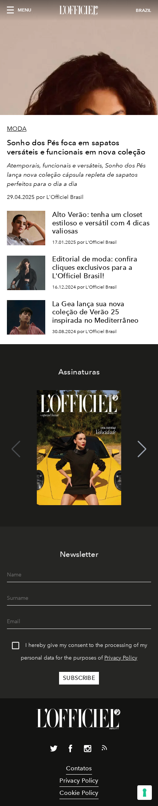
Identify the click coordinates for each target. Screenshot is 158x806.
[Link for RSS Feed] (104, 749)
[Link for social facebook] (70, 750)
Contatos (79, 768)
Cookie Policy (78, 792)
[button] (142, 449)
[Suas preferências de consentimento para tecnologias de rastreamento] (144, 792)
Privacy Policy (120, 658)
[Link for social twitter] (54, 750)
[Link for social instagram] (87, 750)
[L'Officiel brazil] (79, 10)
